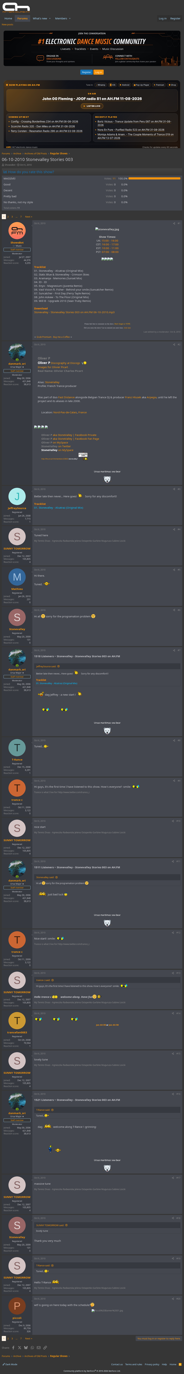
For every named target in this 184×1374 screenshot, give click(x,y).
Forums (22, 18)
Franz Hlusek (133, 397)
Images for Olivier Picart (53, 367)
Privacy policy (152, 1364)
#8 (179, 740)
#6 (179, 610)
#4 (179, 529)
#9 (179, 780)
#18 (178, 1218)
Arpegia (152, 397)
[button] (49, 18)
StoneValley (52, 382)
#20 (178, 1298)
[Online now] (17, 359)
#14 (178, 1013)
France (82, 412)
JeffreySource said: (46, 666)
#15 (178, 1053)
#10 (178, 820)
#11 (178, 861)
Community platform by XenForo (92, 1371)
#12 (178, 932)
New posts (7, 24)
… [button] (16, 216)
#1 (179, 223)
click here (127, 328)
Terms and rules (133, 1364)
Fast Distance (66, 397)
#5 (179, 569)
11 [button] (110, 178)
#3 (179, 489)
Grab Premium (44, 336)
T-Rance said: (43, 1109)
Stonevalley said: (45, 877)
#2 (179, 344)
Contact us (117, 1364)
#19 (178, 1258)
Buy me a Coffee (61, 336)
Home (8, 18)
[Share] (174, 223)
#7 (179, 650)
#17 (178, 1177)
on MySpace (54, 442)
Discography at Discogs (65, 363)
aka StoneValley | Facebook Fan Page (70, 438)
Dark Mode (11, 1364)
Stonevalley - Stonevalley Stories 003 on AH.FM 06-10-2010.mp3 (74, 312)
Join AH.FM (101, 1025)
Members (61, 18)
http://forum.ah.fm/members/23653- (59, 459)
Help (164, 1364)
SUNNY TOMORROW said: (50, 1225)
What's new (40, 18)
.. (107, 480)
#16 (178, 1093)
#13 (178, 973)
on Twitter (56, 446)
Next (27, 216)
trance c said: (43, 980)
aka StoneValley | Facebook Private (68, 435)
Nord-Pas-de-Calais (65, 412)
